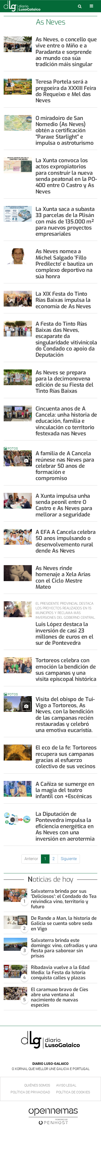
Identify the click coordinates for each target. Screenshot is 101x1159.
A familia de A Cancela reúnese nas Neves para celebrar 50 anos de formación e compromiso (65, 466)
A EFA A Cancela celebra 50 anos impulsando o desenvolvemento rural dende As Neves (66, 541)
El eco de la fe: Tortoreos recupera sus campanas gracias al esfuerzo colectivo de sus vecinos (66, 757)
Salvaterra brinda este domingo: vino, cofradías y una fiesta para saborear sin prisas (64, 948)
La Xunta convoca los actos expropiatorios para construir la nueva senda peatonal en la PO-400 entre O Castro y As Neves (66, 176)
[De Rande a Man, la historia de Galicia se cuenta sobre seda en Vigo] (15, 922)
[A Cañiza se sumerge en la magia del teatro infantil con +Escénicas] (18, 789)
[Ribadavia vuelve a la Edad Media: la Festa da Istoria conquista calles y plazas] (15, 971)
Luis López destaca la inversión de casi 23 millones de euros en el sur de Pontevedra (64, 633)
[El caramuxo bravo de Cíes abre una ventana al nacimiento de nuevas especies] (15, 993)
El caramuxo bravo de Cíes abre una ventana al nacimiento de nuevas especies (59, 997)
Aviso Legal (66, 1085)
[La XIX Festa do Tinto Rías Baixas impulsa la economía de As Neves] (18, 299)
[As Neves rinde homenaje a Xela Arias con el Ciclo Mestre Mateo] (18, 573)
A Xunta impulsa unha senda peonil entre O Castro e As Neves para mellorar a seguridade (64, 505)
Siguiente (69, 858)
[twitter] (54, 1056)
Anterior (31, 858)
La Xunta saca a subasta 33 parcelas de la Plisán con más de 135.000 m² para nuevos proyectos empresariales (65, 221)
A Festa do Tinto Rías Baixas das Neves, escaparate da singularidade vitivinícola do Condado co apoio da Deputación (66, 339)
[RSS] (62, 1056)
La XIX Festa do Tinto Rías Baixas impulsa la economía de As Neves (63, 300)
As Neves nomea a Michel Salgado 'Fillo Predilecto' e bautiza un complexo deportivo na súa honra (64, 264)
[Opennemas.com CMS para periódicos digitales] (53, 1116)
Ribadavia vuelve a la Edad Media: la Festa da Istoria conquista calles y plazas (60, 972)
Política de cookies (73, 1092)
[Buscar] (80, 6)
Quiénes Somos (37, 1085)
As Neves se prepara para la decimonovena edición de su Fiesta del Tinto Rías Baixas (64, 382)
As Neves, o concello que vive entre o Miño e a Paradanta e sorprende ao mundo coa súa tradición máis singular (66, 52)
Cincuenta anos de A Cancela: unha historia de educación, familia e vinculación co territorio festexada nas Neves (66, 421)
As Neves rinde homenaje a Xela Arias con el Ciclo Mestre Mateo (63, 577)
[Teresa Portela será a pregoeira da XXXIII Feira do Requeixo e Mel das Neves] (18, 86)
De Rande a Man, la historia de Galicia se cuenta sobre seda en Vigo (64, 923)
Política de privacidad (30, 1092)
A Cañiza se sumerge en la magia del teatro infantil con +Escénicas (65, 790)
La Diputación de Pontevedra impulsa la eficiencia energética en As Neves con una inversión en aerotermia (65, 826)
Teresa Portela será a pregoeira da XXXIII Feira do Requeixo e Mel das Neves (66, 91)
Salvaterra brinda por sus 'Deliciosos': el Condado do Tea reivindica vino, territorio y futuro (64, 899)
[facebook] (46, 1056)
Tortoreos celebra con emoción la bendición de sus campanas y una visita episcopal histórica (66, 670)
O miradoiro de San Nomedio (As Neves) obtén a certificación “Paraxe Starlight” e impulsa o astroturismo (65, 131)
